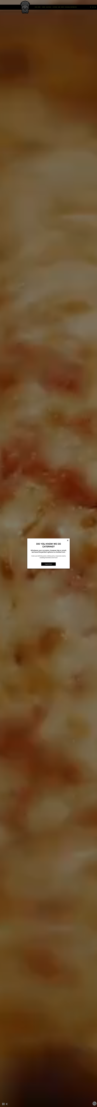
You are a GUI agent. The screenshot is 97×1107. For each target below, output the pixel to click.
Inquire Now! (48, 564)
